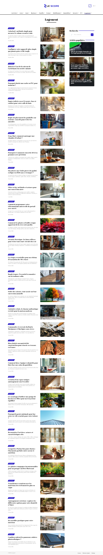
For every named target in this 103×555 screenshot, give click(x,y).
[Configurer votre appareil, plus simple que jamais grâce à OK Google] (52, 51)
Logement (11, 28)
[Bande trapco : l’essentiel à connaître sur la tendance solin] (52, 277)
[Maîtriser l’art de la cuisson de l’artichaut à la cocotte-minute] (52, 69)
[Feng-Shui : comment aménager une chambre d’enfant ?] (52, 138)
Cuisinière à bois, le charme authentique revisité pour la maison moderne (23, 310)
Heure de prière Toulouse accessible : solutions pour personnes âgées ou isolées (80, 66)
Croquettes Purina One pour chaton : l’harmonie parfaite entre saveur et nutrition (21, 451)
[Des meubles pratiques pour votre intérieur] (52, 523)
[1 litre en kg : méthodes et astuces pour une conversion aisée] (52, 190)
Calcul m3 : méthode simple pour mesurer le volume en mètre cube (20, 32)
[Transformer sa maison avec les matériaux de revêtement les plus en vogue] (52, 487)
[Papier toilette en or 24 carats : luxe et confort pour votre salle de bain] (52, 104)
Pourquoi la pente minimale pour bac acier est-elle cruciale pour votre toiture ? (23, 416)
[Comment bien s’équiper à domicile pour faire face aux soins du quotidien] (52, 365)
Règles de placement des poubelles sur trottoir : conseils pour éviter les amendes (22, 120)
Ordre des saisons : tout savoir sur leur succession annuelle (22, 293)
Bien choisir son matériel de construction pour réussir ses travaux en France (22, 345)
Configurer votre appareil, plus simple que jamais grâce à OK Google (22, 50)
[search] (90, 5)
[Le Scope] (51, 6)
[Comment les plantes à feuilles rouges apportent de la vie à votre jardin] (52, 225)
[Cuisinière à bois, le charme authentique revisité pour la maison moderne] (52, 312)
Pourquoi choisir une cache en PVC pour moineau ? (23, 84)
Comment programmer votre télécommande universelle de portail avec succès (21, 206)
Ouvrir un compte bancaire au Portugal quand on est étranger (81, 52)
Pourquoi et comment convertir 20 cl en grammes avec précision (22, 154)
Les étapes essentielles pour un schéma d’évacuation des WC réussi (22, 258)
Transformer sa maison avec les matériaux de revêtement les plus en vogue (21, 485)
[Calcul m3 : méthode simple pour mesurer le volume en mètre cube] (52, 34)
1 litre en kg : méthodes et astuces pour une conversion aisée (22, 188)
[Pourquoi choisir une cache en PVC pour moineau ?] (52, 86)
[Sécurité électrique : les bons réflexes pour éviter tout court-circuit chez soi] (52, 242)
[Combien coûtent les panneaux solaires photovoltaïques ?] (52, 540)
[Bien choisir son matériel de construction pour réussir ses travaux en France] (52, 347)
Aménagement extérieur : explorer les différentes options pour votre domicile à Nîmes (22, 503)
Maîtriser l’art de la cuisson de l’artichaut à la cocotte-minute (19, 67)
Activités (73, 78)
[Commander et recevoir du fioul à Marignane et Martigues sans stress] (52, 329)
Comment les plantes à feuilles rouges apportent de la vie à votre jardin (22, 224)
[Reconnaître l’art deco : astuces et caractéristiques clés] (52, 435)
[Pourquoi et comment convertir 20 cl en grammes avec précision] (52, 156)
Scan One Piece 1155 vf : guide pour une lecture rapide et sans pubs (81, 81)
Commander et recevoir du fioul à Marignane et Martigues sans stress (21, 328)
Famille (73, 49)
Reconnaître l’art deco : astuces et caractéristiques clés (20, 433)
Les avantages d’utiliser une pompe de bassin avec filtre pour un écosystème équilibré (22, 399)
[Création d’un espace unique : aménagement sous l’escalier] (52, 383)
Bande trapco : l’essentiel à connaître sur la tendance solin (22, 275)
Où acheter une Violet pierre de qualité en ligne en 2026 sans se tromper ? (22, 172)
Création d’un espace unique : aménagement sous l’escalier (19, 381)
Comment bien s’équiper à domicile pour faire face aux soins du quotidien (23, 364)
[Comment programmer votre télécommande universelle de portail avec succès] (52, 208)
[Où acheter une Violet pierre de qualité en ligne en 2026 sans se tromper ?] (52, 173)
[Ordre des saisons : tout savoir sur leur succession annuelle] (52, 295)
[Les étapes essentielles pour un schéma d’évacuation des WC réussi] (52, 260)
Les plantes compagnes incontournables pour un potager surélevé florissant (23, 467)
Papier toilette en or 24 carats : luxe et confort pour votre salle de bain (22, 102)
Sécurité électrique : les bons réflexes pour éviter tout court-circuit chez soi (22, 240)
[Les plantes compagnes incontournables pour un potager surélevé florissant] (52, 469)
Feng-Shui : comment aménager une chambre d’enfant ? (21, 137)
